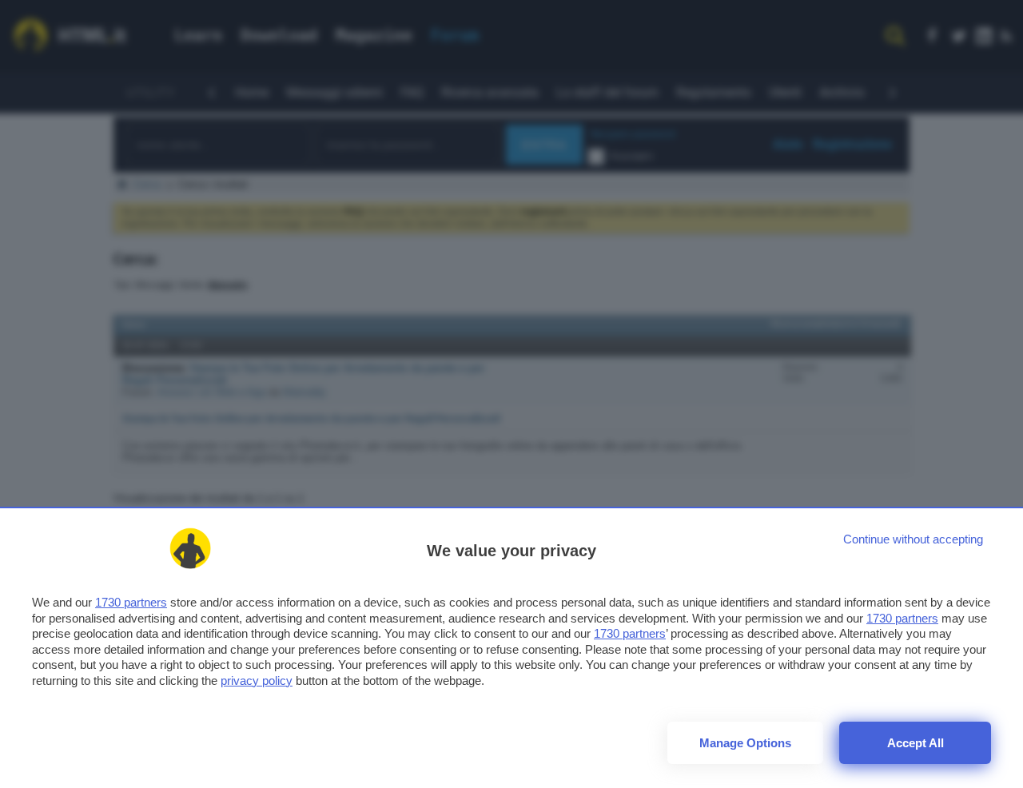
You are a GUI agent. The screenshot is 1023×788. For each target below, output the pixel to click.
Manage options (745, 743)
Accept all (915, 743)
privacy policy (257, 680)
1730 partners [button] (131, 602)
